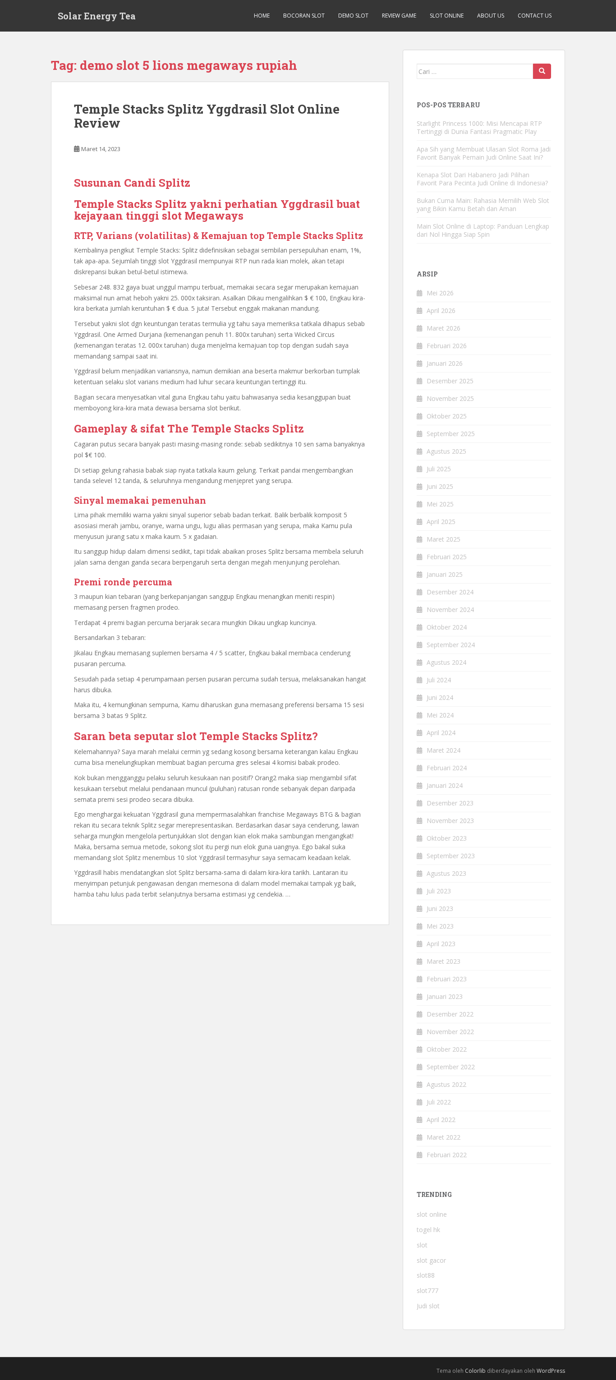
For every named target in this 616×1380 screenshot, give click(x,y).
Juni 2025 (440, 486)
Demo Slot (353, 15)
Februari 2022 (447, 1154)
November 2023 (450, 820)
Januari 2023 (445, 996)
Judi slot (428, 1306)
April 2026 (441, 310)
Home (262, 15)
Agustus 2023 (446, 873)
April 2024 (441, 732)
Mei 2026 (440, 293)
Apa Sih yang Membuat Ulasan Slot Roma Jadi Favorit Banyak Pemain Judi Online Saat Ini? (484, 153)
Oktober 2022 (447, 1049)
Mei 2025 (440, 504)
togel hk (428, 1229)
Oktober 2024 (447, 627)
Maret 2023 (443, 961)
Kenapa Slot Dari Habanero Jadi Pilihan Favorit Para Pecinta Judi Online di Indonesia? (482, 178)
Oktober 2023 (447, 838)
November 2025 (450, 398)
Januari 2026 (445, 363)
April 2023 (441, 943)
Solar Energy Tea (97, 16)
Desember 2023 (450, 803)
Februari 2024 (447, 768)
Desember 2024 (450, 592)
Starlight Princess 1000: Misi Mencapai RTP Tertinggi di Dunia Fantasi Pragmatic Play (479, 127)
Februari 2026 (447, 345)
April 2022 (441, 1119)
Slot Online (447, 15)
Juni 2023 (440, 908)
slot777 (427, 1290)
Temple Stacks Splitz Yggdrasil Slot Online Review (207, 116)
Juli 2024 (439, 680)
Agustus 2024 (446, 662)
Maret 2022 (443, 1137)
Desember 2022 (450, 1014)
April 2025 (441, 521)
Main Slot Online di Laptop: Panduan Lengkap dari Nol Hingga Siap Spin (483, 230)
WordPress (551, 1371)
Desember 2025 (450, 381)
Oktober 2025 (447, 416)
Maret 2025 (443, 539)
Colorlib (475, 1371)
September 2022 (451, 1067)
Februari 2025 (447, 556)
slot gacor (431, 1260)
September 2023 (451, 855)
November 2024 (450, 609)
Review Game (399, 15)
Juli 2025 (439, 469)
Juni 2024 (440, 697)
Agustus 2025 (446, 451)
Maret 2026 (443, 328)
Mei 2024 (440, 715)
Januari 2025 (445, 574)
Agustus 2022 (446, 1084)
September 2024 (451, 644)
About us (490, 15)
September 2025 (451, 433)
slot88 (426, 1275)
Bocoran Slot (304, 15)
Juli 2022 (439, 1102)
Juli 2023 (439, 891)
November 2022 (450, 1031)
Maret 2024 (443, 750)
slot (422, 1245)
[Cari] (542, 71)
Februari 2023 (447, 979)
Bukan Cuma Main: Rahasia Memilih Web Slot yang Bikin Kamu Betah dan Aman (483, 204)
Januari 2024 (445, 785)
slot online (432, 1214)
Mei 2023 (440, 926)
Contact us (535, 15)
